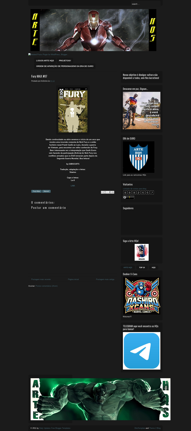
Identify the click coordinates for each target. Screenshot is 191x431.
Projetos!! (65, 60)
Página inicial (73, 279)
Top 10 (142, 268)
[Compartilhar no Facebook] (110, 192)
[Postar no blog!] (104, 192)
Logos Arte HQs (45, 60)
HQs (153, 268)
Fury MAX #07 (39, 76)
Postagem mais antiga (105, 279)
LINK (73, 186)
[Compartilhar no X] (107, 192)
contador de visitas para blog (134, 189)
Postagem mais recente (41, 279)
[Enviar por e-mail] (102, 192)
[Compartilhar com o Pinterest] (112, 192)
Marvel (46, 191)
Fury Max (36, 191)
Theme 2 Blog (155, 428)
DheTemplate (140, 428)
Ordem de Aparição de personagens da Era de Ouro (64, 66)
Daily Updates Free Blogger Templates (54, 428)
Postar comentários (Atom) (46, 286)
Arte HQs (127, 268)
